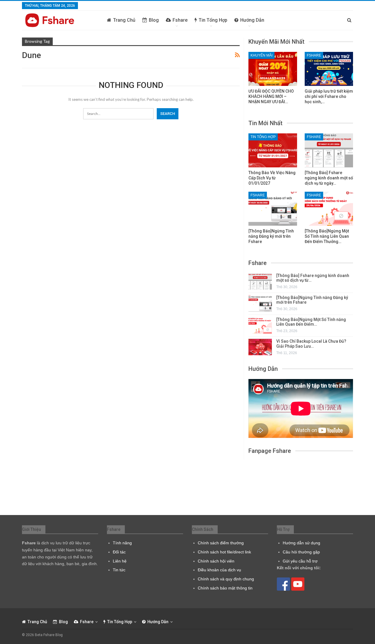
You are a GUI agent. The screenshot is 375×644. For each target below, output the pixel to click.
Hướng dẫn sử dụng (301, 543)
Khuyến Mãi (261, 55)
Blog (154, 20)
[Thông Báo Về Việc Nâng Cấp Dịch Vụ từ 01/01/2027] (272, 150)
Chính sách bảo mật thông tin (225, 588)
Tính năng (122, 543)
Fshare (180, 20)
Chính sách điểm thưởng (221, 543)
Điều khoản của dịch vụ (219, 569)
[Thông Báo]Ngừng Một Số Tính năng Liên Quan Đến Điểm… (311, 322)
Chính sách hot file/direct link (224, 552)
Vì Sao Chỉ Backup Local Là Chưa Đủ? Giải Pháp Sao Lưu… (311, 344)
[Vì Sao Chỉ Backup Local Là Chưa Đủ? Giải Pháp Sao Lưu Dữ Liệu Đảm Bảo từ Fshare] (260, 347)
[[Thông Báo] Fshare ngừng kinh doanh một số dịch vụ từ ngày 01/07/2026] (329, 150)
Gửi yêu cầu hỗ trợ (300, 561)
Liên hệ (120, 561)
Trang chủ (124, 20)
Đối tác (119, 552)
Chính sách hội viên (216, 561)
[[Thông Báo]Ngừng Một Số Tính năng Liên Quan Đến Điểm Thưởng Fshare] (329, 209)
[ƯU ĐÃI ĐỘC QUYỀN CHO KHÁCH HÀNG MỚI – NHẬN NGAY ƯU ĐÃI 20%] (272, 69)
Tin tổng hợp (213, 20)
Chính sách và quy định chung (226, 579)
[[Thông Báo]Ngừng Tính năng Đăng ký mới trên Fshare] (272, 209)
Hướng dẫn (252, 20)
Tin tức (119, 569)
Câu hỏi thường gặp (301, 552)
